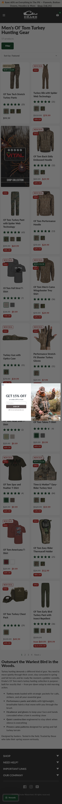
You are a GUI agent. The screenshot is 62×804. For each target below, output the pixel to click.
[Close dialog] (3, 385)
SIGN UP (16, 407)
